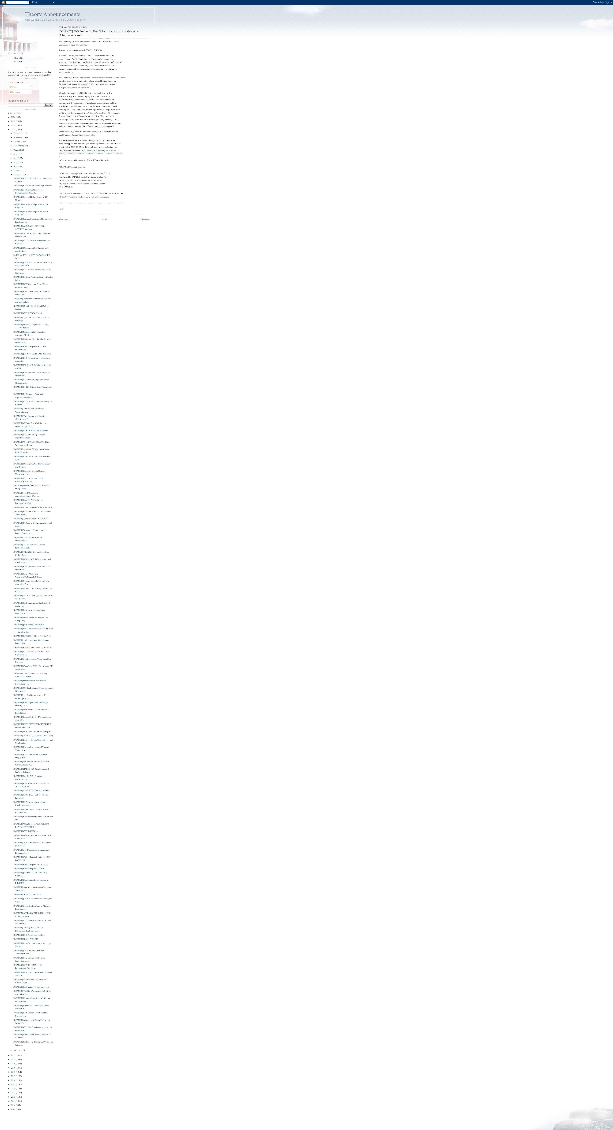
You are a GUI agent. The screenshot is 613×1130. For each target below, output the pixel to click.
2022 (13, 1055)
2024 (13, 125)
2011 (13, 1101)
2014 (13, 1088)
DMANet (18, 61)
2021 (13, 1059)
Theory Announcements (52, 14)
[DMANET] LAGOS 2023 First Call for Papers (32, 636)
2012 (13, 1096)
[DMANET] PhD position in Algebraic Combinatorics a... (29, 804)
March (17, 170)
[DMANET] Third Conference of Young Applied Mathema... (30, 675)
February (18, 174)
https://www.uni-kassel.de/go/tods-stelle (98, 150)
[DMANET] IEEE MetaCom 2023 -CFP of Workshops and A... (31, 763)
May (16, 162)
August (17, 149)
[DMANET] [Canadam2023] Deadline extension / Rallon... (29, 333)
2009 (13, 1109)
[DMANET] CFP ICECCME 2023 (27, 313)
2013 (13, 1092)
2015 (13, 1084)
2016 (13, 1080)
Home (104, 219)
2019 (13, 1067)
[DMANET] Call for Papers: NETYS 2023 (30, 864)
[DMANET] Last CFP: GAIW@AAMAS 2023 (32, 507)
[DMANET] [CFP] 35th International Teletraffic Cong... (28, 952)
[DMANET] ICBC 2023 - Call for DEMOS (31, 790)
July (16, 153)
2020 (13, 1063)
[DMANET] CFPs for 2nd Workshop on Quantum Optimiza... (29, 425)
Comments (16, 92)
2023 (13, 129)
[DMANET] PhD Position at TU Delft (29, 934)
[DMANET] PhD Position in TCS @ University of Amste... (28, 480)
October (17, 141)
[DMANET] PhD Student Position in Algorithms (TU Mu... (28, 396)
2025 (13, 121)
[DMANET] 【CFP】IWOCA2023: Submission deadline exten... (28, 929)
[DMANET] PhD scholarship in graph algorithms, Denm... (29, 436)
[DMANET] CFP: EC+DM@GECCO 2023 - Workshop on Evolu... (31, 443)
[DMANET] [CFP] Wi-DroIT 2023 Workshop (32, 353)
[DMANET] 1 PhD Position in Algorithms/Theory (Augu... (26, 494)
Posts (13, 86)
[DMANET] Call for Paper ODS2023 (28, 868)
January (17, 1050)
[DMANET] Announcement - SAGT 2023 (30, 518)
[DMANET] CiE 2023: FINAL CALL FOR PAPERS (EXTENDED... (31, 825)
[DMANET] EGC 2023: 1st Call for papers (31, 986)
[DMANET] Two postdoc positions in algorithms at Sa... (29, 418)
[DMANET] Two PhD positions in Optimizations (27, 539)
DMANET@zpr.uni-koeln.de (72, 166)
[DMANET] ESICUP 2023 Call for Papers (30, 430)
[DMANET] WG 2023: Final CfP (27, 894)
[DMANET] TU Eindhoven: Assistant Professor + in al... (29, 546)
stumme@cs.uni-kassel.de (83, 134)
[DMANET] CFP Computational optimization (32, 185)
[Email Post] (61, 208)
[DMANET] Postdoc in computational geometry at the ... (29, 612)
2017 (13, 1076)
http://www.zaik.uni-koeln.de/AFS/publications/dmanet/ (84, 196)
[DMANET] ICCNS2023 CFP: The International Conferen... (27, 966)
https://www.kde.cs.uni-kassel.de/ (75, 87)
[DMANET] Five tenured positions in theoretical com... (29, 959)
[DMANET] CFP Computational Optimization (33, 647)
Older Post (145, 219)
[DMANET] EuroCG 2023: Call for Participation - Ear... (28, 501)
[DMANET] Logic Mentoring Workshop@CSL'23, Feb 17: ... (27, 575)
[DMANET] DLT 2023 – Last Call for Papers (32, 731)
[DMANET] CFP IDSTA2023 (25, 831)
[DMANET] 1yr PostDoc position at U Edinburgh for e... (29, 697)
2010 (13, 1105)
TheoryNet (18, 58)
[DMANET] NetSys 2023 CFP (25, 939)
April (16, 166)
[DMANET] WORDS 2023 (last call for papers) (33, 735)
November (18, 137)
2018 (13, 1071)
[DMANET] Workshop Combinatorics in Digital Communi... (30, 532)
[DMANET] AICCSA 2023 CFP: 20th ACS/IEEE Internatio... (29, 227)
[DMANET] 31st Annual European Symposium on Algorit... (28, 191)
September (18, 145)
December (18, 133)
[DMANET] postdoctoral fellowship (28, 624)
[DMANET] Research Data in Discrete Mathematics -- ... (29, 472)
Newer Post (63, 219)
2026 (13, 117)
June (16, 158)
